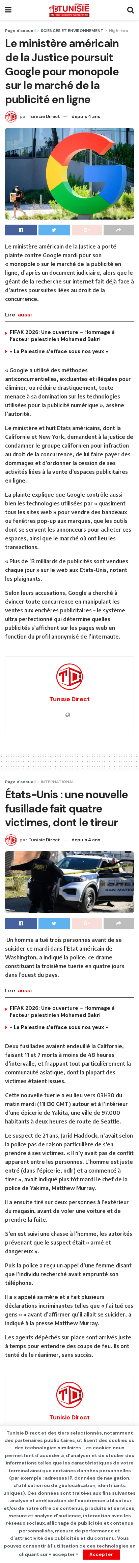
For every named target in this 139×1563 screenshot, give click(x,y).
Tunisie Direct (44, 116)
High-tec (118, 30)
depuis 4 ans (86, 116)
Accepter (101, 1554)
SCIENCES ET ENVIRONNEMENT (72, 30)
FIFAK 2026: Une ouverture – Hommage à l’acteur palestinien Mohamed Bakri (62, 336)
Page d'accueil (20, 30)
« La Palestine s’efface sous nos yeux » (59, 351)
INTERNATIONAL (58, 782)
